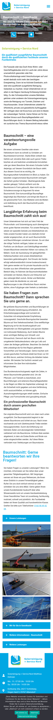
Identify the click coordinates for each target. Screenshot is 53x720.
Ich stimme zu (21, 713)
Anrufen (21, 33)
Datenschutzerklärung (27, 716)
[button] (48, 6)
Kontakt (38, 33)
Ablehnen (34, 713)
